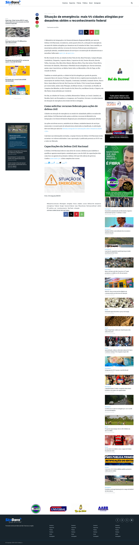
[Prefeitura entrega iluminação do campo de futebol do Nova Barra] (119, 480)
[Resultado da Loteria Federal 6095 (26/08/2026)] (17, 90)
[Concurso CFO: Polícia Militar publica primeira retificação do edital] (119, 460)
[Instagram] (122, 520)
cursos (85, 203)
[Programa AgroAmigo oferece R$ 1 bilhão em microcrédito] (119, 420)
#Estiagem (63, 203)
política (51, 208)
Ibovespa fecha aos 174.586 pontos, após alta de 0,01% (16, 41)
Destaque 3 (108, 229)
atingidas (69, 203)
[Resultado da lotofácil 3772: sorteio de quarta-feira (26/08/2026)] (17, 71)
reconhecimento (62, 208)
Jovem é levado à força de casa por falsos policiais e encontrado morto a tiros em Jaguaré (17, 164)
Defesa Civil (91, 203)
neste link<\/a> (55, 158)
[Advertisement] (17, 110)
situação (76, 208)
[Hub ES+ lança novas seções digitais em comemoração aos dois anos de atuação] (119, 283)
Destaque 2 (108, 249)
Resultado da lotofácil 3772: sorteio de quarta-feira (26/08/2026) (17, 61)
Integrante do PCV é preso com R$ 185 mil (116, 370)
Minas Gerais (82, 206)
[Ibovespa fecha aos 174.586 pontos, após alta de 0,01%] (17, 51)
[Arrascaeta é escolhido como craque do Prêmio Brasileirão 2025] (119, 440)
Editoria (49, 13)
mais (76, 206)
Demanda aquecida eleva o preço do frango (117, 311)
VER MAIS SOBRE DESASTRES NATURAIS (58, 210)
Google (62, 206)
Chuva (75, 203)
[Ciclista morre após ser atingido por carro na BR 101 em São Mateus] (119, 400)
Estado (107, 467)
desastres (98, 203)
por (55, 208)
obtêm (99, 206)
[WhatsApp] (37, 26)
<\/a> (46, 163)
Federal (57, 206)
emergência (50, 206)
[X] (37, 18)
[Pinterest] (37, 22)
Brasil (6, 18)
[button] (132, 3)
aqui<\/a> (62, 53)
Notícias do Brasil (91, 206)
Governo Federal (69, 206)
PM (47, 208)
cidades (79, 203)
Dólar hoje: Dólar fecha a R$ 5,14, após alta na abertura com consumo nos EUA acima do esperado (17, 21)
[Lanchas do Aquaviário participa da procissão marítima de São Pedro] (119, 242)
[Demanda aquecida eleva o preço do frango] (119, 303)
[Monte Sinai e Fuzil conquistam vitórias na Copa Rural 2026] (17, 129)
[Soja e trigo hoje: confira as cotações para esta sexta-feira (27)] (119, 321)
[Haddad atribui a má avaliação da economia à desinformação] (119, 222)
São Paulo (70, 208)
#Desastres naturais (53, 203)
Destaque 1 (108, 209)
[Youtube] (132, 520)
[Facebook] (37, 14)
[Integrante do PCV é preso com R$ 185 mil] (119, 361)
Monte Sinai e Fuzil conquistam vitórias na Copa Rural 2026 (17, 137)
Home (45, 13)
